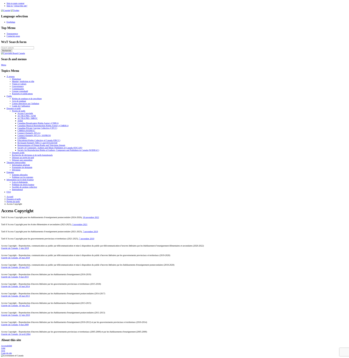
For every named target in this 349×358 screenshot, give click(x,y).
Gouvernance (18, 86)
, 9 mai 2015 (15, 277)
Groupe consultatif (20, 91)
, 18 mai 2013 (15, 296)
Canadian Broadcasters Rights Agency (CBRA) (38, 123)
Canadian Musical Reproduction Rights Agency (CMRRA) (43, 125)
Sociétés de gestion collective (24, 187)
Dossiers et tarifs (14, 199)
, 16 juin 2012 (15, 305)
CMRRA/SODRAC (26, 130)
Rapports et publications (22, 94)
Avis (3, 351)
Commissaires (18, 89)
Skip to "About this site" (17, 6)
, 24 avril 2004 (15, 334)
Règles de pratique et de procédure (27, 98)
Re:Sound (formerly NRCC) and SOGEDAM (37, 143)
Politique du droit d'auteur (23, 184)
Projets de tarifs (18, 111)
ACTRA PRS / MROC (27, 118)
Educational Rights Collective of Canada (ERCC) (38, 140)
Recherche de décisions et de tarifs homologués (32, 155)
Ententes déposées (20, 175)
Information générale (21, 165)
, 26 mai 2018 (15, 258)
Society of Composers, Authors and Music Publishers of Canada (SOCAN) (49, 148)
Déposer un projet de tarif (23, 157)
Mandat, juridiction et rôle (23, 81)
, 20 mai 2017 (15, 267)
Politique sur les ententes (22, 177)
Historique (16, 79)
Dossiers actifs (18, 152)
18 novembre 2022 (91, 217)
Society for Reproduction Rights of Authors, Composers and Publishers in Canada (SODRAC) (58, 150)
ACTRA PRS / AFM (26, 116)
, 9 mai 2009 (15, 324)
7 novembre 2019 (90, 231)
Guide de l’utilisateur (21, 106)
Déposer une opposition (22, 160)
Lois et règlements (20, 182)
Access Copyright (25, 113)
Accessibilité (6, 346)
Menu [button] (3, 65)
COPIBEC (22, 138)
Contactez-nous (13, 36)
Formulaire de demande (22, 167)
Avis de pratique (19, 101)
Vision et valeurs (19, 84)
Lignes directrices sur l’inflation (25, 103)
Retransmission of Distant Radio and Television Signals (41, 145)
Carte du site (6, 353)
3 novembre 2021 (79, 224)
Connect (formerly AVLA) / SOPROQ (34, 135)
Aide (3, 348)
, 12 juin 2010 (15, 315)
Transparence (12, 33)
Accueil (10, 196)
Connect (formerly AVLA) (28, 133)
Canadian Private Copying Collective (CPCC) (37, 128)
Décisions (16, 170)
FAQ (9, 192)
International (17, 189)
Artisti (20, 121)
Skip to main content (15, 3)
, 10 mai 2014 (15, 286)
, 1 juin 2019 (15, 248)
